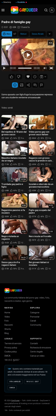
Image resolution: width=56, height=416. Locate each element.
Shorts (7, 329)
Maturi (23, 34)
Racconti (8, 325)
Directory (7, 2)
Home (7, 312)
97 (19, 76)
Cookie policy (10, 351)
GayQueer (15, 400)
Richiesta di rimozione (40, 347)
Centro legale (36, 351)
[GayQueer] (13, 290)
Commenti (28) (35, 85)
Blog (6, 333)
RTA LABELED (15, 382)
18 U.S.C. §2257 (11, 360)
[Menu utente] (52, 10)
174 (12, 76)
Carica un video (37, 356)
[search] (46, 10)
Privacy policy (10, 347)
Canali (33, 321)
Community (35, 325)
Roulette (21, 2)
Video (7, 317)
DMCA (7, 356)
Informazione (15, 85)
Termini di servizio (13, 343)
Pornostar (35, 317)
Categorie (34, 312)
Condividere (28, 85)
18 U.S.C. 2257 (32, 382)
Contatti (34, 343)
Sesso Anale (38, 34)
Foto (6, 321)
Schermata (22, 85)
